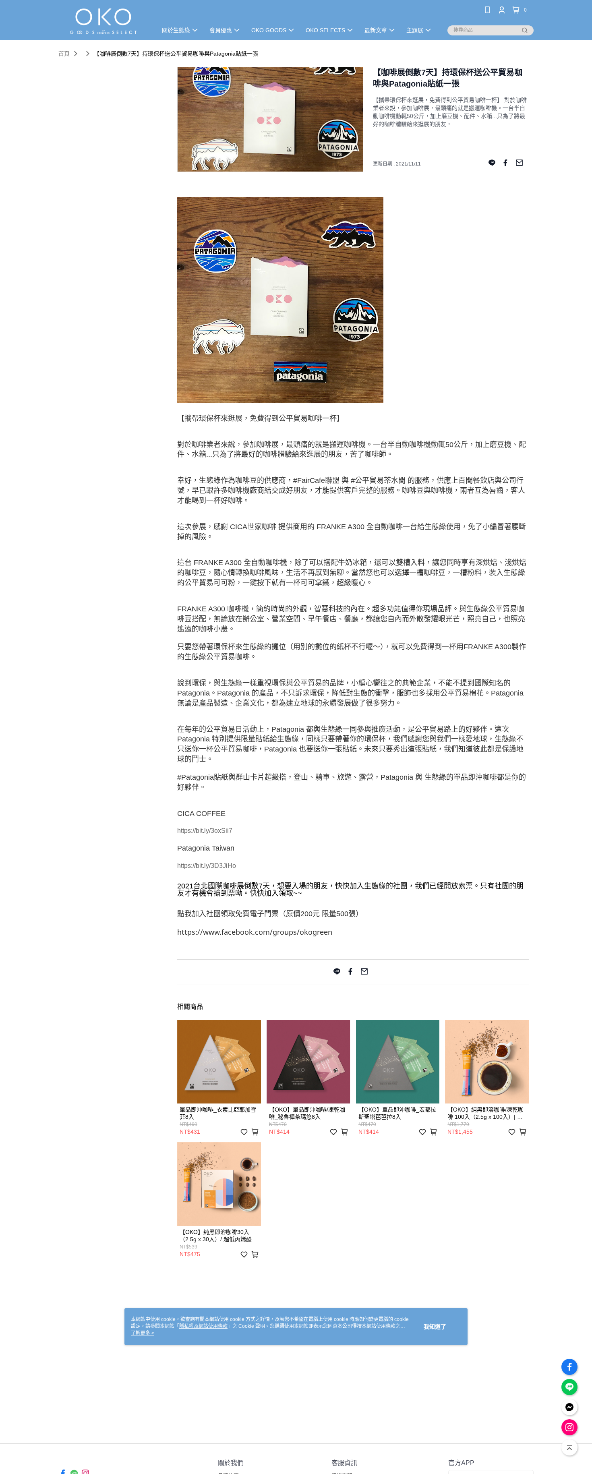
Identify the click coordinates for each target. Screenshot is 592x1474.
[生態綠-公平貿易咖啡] (103, 21)
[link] (254, 932)
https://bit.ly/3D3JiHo (206, 865)
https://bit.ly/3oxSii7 (204, 830)
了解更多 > (142, 1333)
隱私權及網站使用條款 (203, 1326)
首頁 (64, 53)
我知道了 (435, 1326)
